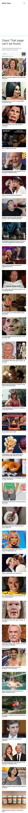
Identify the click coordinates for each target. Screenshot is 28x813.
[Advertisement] (14, 21)
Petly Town (6, 3)
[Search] (24, 54)
